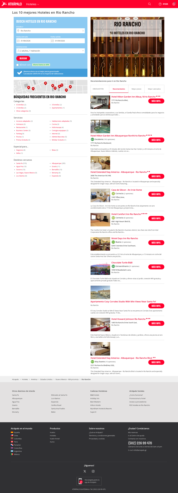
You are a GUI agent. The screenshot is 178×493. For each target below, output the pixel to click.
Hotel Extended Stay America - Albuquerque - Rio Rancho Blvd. (121, 358)
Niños (18, 153)
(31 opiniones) (134, 266)
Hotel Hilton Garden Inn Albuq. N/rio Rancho (133, 97)
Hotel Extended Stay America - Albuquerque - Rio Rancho (119, 172)
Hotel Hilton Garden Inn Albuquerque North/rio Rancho (118, 135)
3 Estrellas (55, 105)
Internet (55, 134)
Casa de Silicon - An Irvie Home (126, 190)
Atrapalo (15, 379)
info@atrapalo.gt (139, 450)
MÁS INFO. (156, 101)
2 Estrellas (20, 108)
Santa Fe (19, 163)
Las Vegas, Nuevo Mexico (25, 173)
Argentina (18, 451)
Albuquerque (56, 163)
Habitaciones (21, 47)
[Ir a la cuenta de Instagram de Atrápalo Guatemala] (93, 471)
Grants (54, 166)
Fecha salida (56, 37)
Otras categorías (22, 111)
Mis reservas (133, 432)
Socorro (19, 170)
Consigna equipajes (59, 130)
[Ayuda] (163, 4)
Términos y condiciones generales (102, 435)
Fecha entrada (22, 37)
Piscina (18, 137)
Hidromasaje (56, 127)
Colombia (18, 438)
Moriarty (55, 173)
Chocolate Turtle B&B (122, 262)
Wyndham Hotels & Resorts (101, 408)
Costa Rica (18, 448)
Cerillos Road (56, 405)
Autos (52, 442)
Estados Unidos (46, 379)
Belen (53, 412)
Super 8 (93, 412)
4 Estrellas (20, 105)
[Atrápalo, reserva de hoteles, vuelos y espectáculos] (12, 4)
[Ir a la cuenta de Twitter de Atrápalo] (84, 471)
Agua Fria (19, 166)
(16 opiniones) (110, 362)
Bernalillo (55, 170)
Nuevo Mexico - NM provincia (67, 379)
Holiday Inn (94, 398)
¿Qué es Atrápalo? (96, 432)
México (17, 454)
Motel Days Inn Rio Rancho (124, 238)
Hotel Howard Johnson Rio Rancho (128, 319)
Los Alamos (20, 176)
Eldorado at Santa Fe (59, 395)
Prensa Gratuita (22, 140)
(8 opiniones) (128, 218)
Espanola (55, 176)
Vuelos (52, 432)
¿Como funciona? (136, 395)
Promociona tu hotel (137, 398)
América (34, 379)
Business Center (22, 130)
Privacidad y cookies (97, 438)
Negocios (19, 150)
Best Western (95, 402)
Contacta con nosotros (137, 439)
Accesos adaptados (23, 121)
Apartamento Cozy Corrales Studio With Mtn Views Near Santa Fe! (123, 301)
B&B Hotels (94, 395)
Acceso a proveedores (137, 402)
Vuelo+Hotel (55, 438)
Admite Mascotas (58, 137)
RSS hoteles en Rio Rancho (139, 405)
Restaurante (20, 127)
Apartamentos (57, 108)
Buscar (23, 58)
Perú (16, 442)
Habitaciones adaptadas (60, 121)
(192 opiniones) (109, 139)
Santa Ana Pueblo (58, 408)
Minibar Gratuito (58, 140)
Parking (19, 134)
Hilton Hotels (95, 405)
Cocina (54, 124)
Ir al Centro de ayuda (136, 436)
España (17, 432)
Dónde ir (19, 27)
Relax (54, 150)
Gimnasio (19, 124)
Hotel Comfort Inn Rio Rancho (126, 214)
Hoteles (25, 379)
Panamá (17, 445)
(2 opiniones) (128, 193)
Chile (16, 435)
